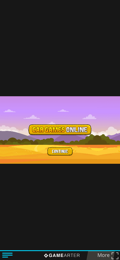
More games (102, 256)
